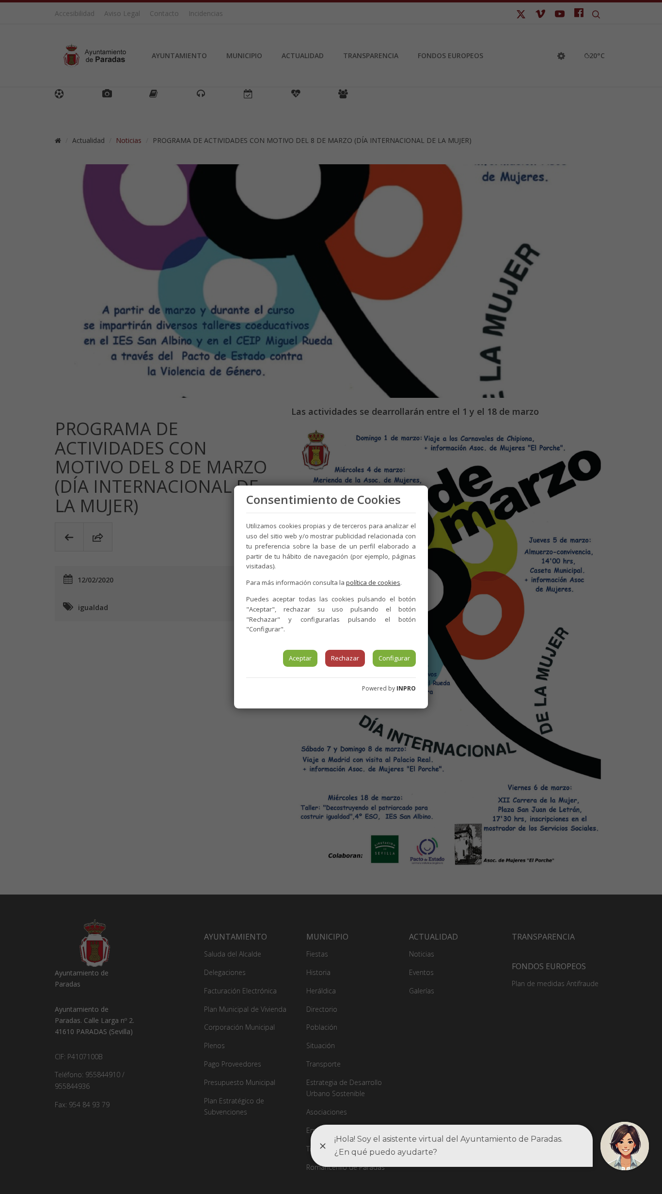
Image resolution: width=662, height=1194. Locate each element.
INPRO (406, 688)
